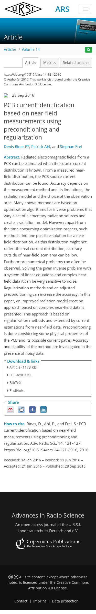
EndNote (16, 390)
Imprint (39, 601)
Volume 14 (31, 49)
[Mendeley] (10, 409)
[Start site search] (88, 50)
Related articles (76, 62)
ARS (62, 9)
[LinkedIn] (43, 409)
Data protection (65, 601)
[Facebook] (32, 409)
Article (30, 62)
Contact (20, 601)
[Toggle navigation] (85, 9)
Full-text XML (20, 374)
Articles (10, 49)
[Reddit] (21, 409)
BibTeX (15, 382)
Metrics (49, 62)
